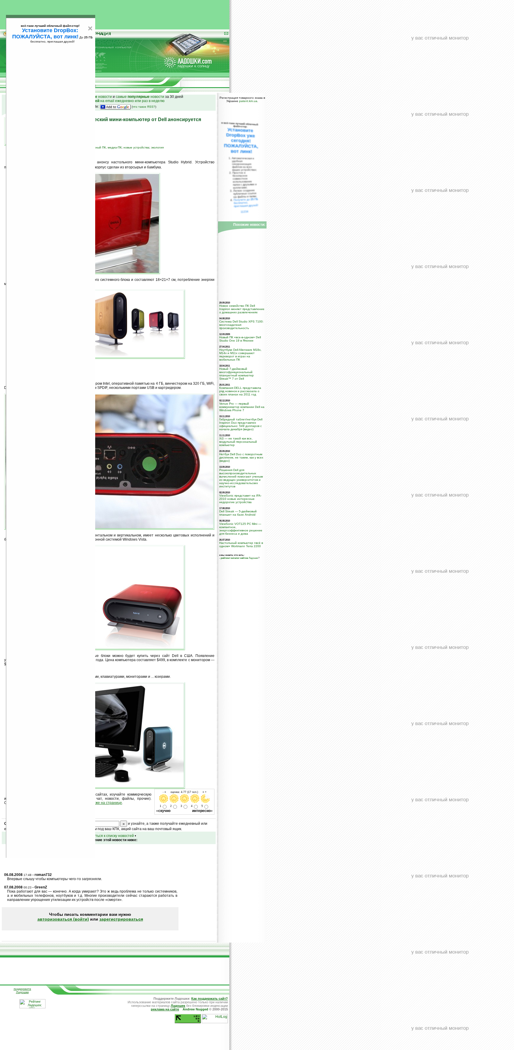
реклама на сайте (165, 1009)
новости (98, 97)
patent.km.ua (248, 101)
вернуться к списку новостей (110, 836)
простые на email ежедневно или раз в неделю (108, 101)
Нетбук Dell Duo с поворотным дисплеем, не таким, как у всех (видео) (241, 457)
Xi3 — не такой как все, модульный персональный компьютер (238, 442)
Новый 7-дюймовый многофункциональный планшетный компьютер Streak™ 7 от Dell (236, 373)
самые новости (140, 97)
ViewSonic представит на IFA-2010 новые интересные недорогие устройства (240, 499)
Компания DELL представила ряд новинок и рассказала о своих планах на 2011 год (240, 391)
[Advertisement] (115, 13)
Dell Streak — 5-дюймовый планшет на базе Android (238, 513)
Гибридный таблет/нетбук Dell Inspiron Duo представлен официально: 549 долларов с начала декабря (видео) (240, 424)
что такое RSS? (144, 106)
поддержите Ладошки (22, 990)
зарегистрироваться (121, 919)
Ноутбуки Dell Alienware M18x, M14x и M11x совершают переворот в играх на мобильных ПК (240, 354)
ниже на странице (106, 803)
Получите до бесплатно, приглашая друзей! (246, 203)
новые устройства (136, 147)
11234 (245, 211)
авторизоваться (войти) (63, 919)
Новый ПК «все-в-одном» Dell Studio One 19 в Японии (240, 339)
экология (157, 147)
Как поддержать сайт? (209, 998)
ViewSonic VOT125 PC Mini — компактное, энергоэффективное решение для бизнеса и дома (240, 528)
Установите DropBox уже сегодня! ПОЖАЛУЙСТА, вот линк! (241, 140)
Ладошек (239, 557)
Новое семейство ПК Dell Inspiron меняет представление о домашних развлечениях (241, 309)
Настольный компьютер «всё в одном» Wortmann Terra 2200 (241, 544)
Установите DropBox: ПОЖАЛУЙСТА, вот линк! (45, 33)
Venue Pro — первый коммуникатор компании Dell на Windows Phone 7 (241, 407)
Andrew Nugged (195, 1009)
